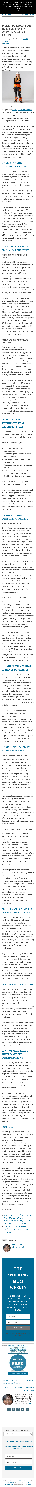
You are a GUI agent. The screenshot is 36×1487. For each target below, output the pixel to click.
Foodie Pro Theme (24, 1480)
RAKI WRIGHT (18, 1244)
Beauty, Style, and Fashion (14, 1345)
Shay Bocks (10, 1482)
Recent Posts (12, 1240)
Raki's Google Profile (18, 1247)
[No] (34, 7)
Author (4, 1240)
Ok (18, 10)
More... (30, 1403)
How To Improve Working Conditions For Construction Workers (16, 1229)
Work (22, 1345)
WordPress (27, 1484)
